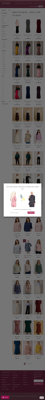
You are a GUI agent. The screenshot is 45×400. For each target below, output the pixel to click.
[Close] (40, 184)
